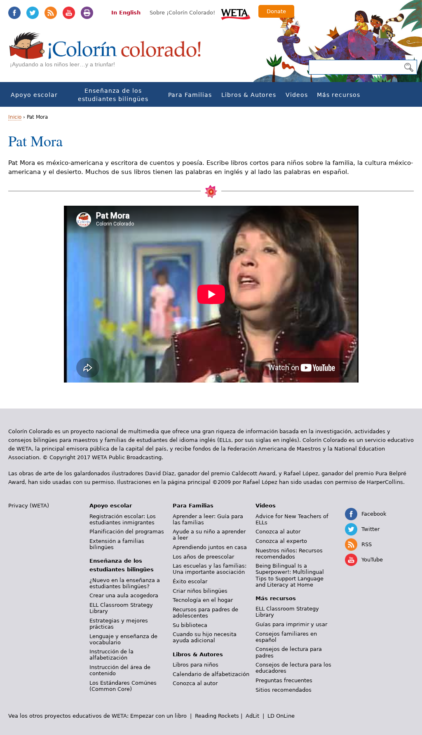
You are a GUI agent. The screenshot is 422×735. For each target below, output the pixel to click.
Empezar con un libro (158, 716)
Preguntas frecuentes (284, 680)
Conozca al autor (195, 683)
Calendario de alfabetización (211, 674)
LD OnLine (281, 716)
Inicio (14, 117)
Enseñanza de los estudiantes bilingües (113, 94)
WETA (235, 13)
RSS (51, 13)
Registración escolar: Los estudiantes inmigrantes (122, 519)
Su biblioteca (190, 625)
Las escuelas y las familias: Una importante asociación (209, 569)
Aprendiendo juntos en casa (210, 547)
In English (126, 12)
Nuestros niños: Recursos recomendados (289, 553)
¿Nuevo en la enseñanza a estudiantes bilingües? (124, 583)
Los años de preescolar (203, 557)
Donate (276, 11)
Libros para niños (195, 665)
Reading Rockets (217, 716)
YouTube (69, 13)
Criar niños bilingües (200, 591)
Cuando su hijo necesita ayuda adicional (205, 637)
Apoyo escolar (34, 95)
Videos (297, 95)
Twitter (32, 13)
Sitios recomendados (284, 690)
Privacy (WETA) (28, 506)
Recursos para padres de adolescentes (205, 612)
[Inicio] (109, 54)
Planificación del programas (126, 531)
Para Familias (190, 95)
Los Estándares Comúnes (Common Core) (123, 686)
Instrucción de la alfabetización (111, 654)
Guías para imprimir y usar (291, 624)
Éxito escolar (190, 581)
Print (87, 13)
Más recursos (338, 95)
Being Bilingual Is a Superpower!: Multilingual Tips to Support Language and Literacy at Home (290, 575)
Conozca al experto (281, 541)
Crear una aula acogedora (123, 595)
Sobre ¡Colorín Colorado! (182, 12)
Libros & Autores (248, 95)
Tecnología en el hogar (203, 600)
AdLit (252, 716)
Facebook (14, 13)
